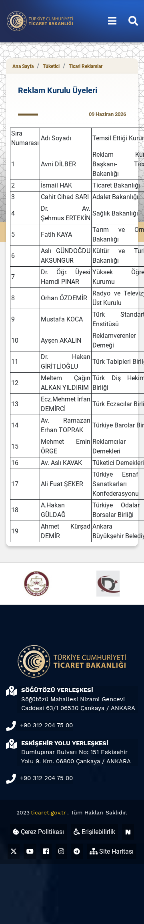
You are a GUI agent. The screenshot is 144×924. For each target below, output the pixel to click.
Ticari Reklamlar (85, 66)
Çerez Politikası (41, 832)
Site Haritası (116, 851)
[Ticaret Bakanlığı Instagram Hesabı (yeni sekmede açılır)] (61, 851)
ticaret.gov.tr (48, 812)
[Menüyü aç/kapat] (112, 21)
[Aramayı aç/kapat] (133, 21)
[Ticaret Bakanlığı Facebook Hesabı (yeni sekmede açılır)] (46, 851)
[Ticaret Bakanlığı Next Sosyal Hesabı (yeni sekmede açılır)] (128, 832)
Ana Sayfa (23, 66)
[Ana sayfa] (40, 20)
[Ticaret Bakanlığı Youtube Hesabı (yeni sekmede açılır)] (30, 851)
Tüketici (51, 66)
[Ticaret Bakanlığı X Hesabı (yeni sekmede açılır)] (14, 851)
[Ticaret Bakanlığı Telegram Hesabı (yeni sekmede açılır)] (77, 851)
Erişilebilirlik (97, 832)
